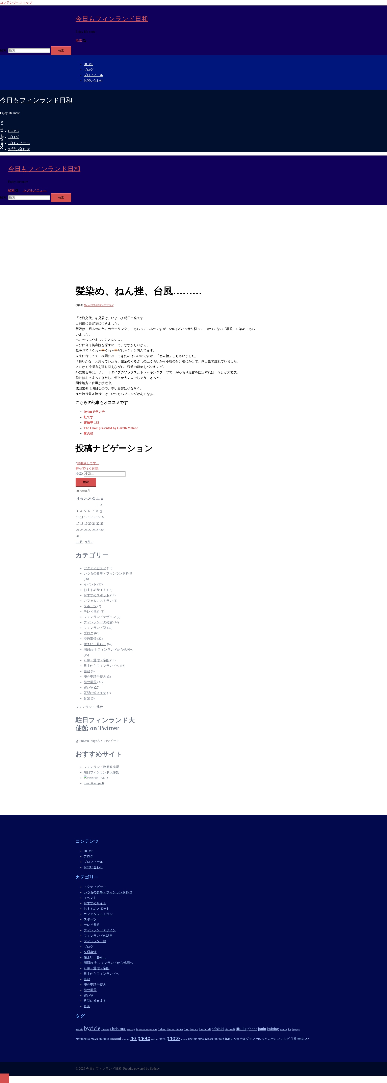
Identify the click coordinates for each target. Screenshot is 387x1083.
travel (229, 1038)
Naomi (87, 305)
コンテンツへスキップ (16, 2)
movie (95, 1038)
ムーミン (274, 1038)
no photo (140, 1038)
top (216, 1038)
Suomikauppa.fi (94, 783)
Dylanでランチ (94, 411)
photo (173, 1038)
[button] (83, 40)
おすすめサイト (95, 589)
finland (162, 1029)
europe (153, 1029)
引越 (293, 1038)
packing (155, 1039)
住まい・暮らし (95, 644)
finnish (179, 1029)
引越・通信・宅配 (96, 660)
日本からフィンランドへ (101, 665)
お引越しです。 (88, 463)
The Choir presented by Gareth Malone (111, 428)
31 (77, 536)
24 (77, 530)
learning (283, 1029)
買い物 (88, 687)
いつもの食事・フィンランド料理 (108, 573)
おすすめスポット (96, 595)
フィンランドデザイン (100, 617)
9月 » (89, 542)
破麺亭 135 (91, 422)
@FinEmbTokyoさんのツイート (98, 741)
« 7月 (79, 542)
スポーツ (90, 606)
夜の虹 (88, 433)
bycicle (92, 1028)
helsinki (218, 1029)
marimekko (83, 1038)
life (289, 1029)
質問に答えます (95, 693)
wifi (236, 1038)
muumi (115, 1038)
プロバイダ (261, 1039)
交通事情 (90, 638)
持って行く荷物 (87, 468)
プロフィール (93, 75)
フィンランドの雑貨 (98, 622)
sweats (209, 1038)
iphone (252, 1029)
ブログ (88, 69)
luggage (296, 1029)
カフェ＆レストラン (98, 600)
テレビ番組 (92, 611)
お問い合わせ (93, 80)
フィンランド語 (95, 627)
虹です (88, 417)
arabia (79, 1029)
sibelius (192, 1038)
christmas (118, 1028)
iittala (241, 1028)
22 (98, 523)
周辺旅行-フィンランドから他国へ (108, 649)
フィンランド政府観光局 (101, 767)
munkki (104, 1038)
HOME (88, 64)
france (194, 1029)
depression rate (143, 1029)
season (184, 1039)
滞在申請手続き (95, 676)
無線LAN (303, 1038)
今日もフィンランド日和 (112, 18)
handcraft (205, 1029)
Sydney (155, 1068)
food (186, 1029)
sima (201, 1038)
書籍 (87, 671)
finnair (171, 1029)
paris (162, 1038)
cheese (105, 1029)
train (221, 1038)
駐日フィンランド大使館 (101, 772)
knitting (273, 1029)
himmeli (230, 1029)
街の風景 (90, 682)
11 (81, 517)
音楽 (87, 698)
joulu (262, 1029)
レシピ (285, 1038)
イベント (90, 584)
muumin (126, 1039)
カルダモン (247, 1038)
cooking (131, 1029)
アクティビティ (95, 568)
